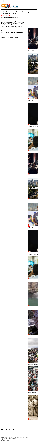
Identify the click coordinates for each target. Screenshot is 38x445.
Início (2, 426)
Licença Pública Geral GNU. (18, 438)
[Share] (35, 1)
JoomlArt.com (25, 437)
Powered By (5, 440)
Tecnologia (8, 429)
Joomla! (2, 438)
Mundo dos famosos (31, 426)
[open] (2, 1)
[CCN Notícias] (9, 6)
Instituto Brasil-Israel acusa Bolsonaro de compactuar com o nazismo (12, 12)
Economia (16, 426)
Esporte (25, 426)
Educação (3, 429)
